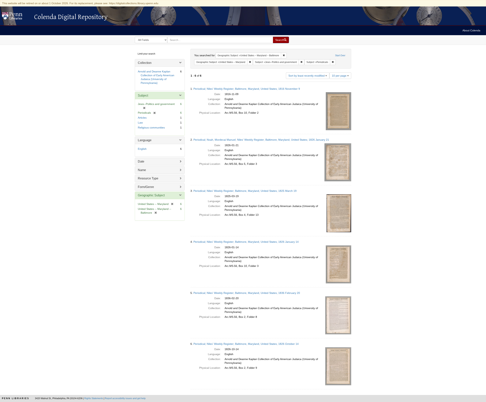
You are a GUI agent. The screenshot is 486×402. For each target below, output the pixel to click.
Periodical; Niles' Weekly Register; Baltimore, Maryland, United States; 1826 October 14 (246, 343)
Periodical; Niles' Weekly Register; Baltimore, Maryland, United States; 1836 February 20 (246, 292)
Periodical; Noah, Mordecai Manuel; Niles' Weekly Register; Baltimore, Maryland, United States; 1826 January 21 (261, 139)
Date (141, 161)
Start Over (340, 55)
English (142, 148)
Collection (144, 62)
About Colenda (471, 30)
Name (142, 170)
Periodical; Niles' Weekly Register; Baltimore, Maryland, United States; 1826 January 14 (246, 241)
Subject (143, 95)
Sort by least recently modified (306, 75)
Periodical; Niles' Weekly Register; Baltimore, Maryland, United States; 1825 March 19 (245, 190)
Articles (142, 117)
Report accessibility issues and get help (125, 398)
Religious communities (151, 127)
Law (140, 122)
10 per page (339, 75)
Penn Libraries (15, 398)
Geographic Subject (151, 195)
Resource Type (148, 178)
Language (144, 140)
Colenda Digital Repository (16, 17)
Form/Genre (146, 187)
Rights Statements (93, 398)
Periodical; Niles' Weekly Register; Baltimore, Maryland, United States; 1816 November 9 (246, 88)
